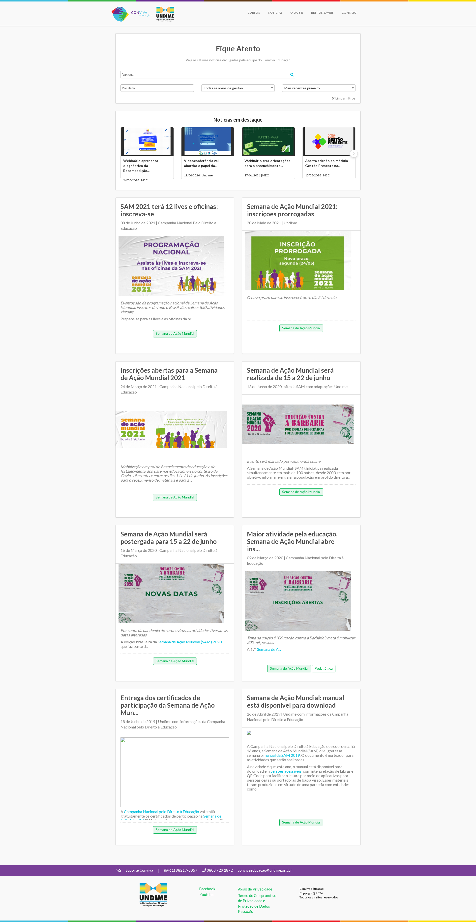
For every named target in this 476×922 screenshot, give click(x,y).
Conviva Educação (129, 9)
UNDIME (147, 886)
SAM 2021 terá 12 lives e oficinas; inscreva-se (169, 210)
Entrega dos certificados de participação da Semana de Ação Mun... (167, 705)
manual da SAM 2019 (282, 755)
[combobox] (238, 88)
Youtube (206, 894)
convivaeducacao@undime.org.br (265, 870)
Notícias (275, 12)
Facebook (207, 889)
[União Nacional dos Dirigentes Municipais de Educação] (162, 14)
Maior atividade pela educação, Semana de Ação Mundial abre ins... (292, 541)
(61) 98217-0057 (182, 870)
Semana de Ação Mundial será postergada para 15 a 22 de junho (168, 537)
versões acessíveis (285, 771)
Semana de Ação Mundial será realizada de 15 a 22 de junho (290, 374)
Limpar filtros (345, 98)
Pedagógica (324, 668)
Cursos (253, 12)
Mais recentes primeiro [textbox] (302, 88)
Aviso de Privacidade (255, 889)
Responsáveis (322, 12)
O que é (296, 12)
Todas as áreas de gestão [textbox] (223, 88)
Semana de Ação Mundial (175, 333)
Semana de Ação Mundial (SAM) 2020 (190, 641)
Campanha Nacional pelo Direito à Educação (161, 811)
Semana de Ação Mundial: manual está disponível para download (295, 701)
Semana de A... (269, 649)
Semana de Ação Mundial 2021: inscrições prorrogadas (292, 210)
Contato (349, 12)
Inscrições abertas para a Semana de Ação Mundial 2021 (169, 374)
